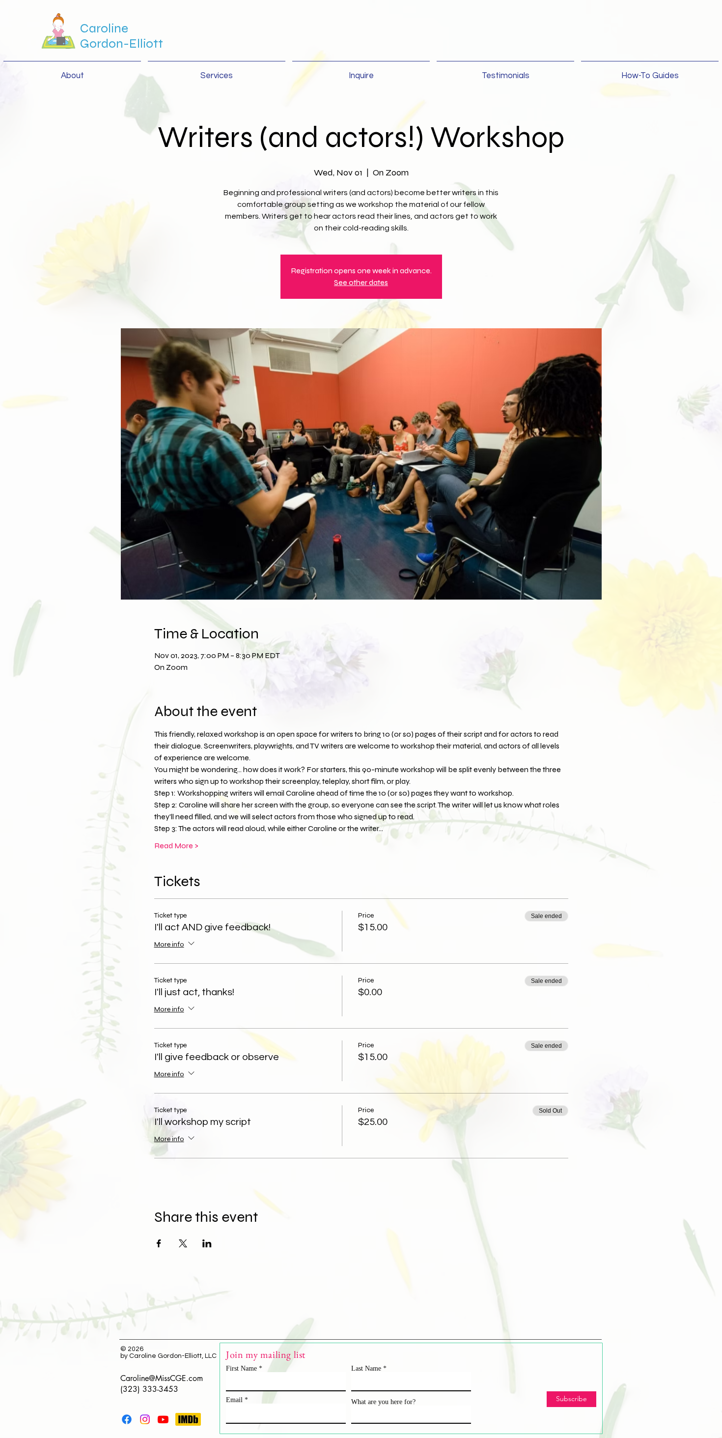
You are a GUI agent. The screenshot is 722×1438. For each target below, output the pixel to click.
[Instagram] (145, 1419)
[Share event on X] (183, 1243)
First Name (241, 1368)
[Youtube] (163, 1419)
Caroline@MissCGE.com (161, 1378)
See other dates (361, 282)
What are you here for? (383, 1402)
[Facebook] (126, 1419)
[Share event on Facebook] (159, 1243)
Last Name (366, 1368)
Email (234, 1400)
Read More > (176, 845)
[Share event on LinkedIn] (207, 1243)
